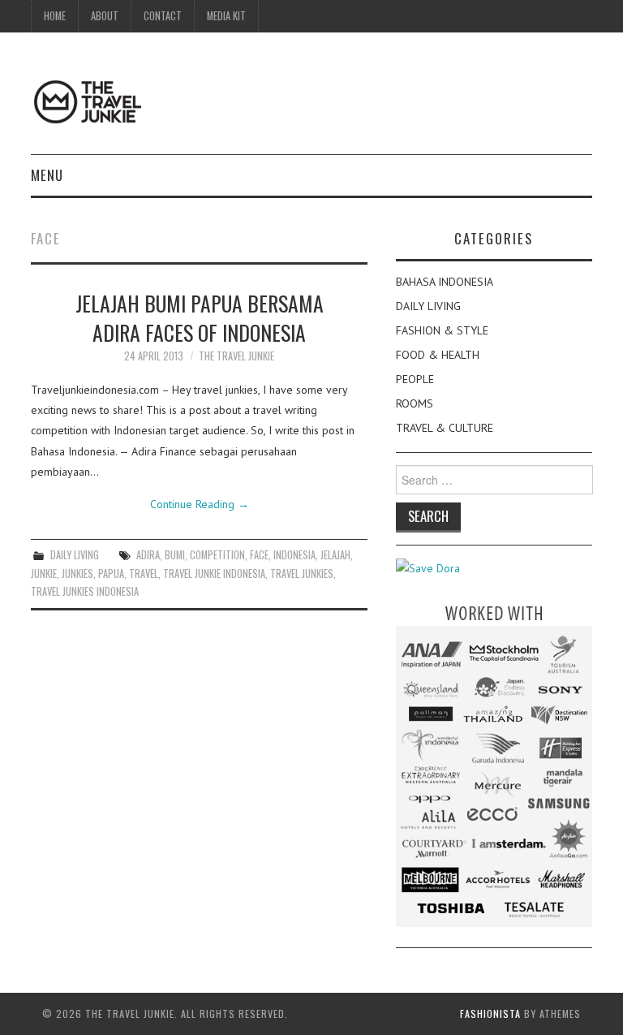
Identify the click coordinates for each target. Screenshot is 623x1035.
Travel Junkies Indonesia (85, 591)
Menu (47, 175)
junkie (44, 573)
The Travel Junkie (236, 356)
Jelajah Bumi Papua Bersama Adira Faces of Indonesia (199, 317)
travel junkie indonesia (214, 573)
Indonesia (294, 555)
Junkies (77, 573)
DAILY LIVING (74, 555)
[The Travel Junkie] (87, 100)
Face (259, 555)
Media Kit (226, 16)
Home (55, 16)
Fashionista (490, 1013)
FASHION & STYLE (442, 330)
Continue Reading (199, 504)
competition (217, 555)
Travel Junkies (301, 573)
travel (143, 573)
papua (111, 573)
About (104, 16)
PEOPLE (415, 379)
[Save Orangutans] (428, 567)
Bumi (175, 555)
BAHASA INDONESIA (444, 281)
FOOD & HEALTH (437, 354)
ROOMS (414, 403)
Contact (163, 16)
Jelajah (335, 555)
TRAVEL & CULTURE (444, 427)
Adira (148, 555)
